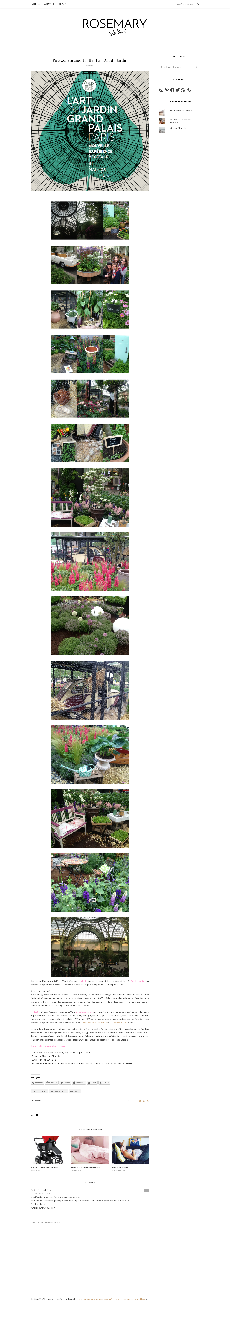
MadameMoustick (119, 1022)
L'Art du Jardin (41, 1190)
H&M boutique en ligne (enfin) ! (86, 1167)
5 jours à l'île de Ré (178, 128)
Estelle (35, 1115)
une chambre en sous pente (182, 110)
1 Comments (36, 1100)
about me (49, 4)
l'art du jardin (39, 1091)
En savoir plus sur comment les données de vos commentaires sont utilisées (112, 1299)
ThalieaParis (102, 1022)
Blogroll (35, 4)
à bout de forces (120, 1167)
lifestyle (90, 54)
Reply (146, 1190)
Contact (62, 4)
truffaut (74, 1091)
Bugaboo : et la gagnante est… (45, 1167)
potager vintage (58, 1091)
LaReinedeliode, (89, 1022)
